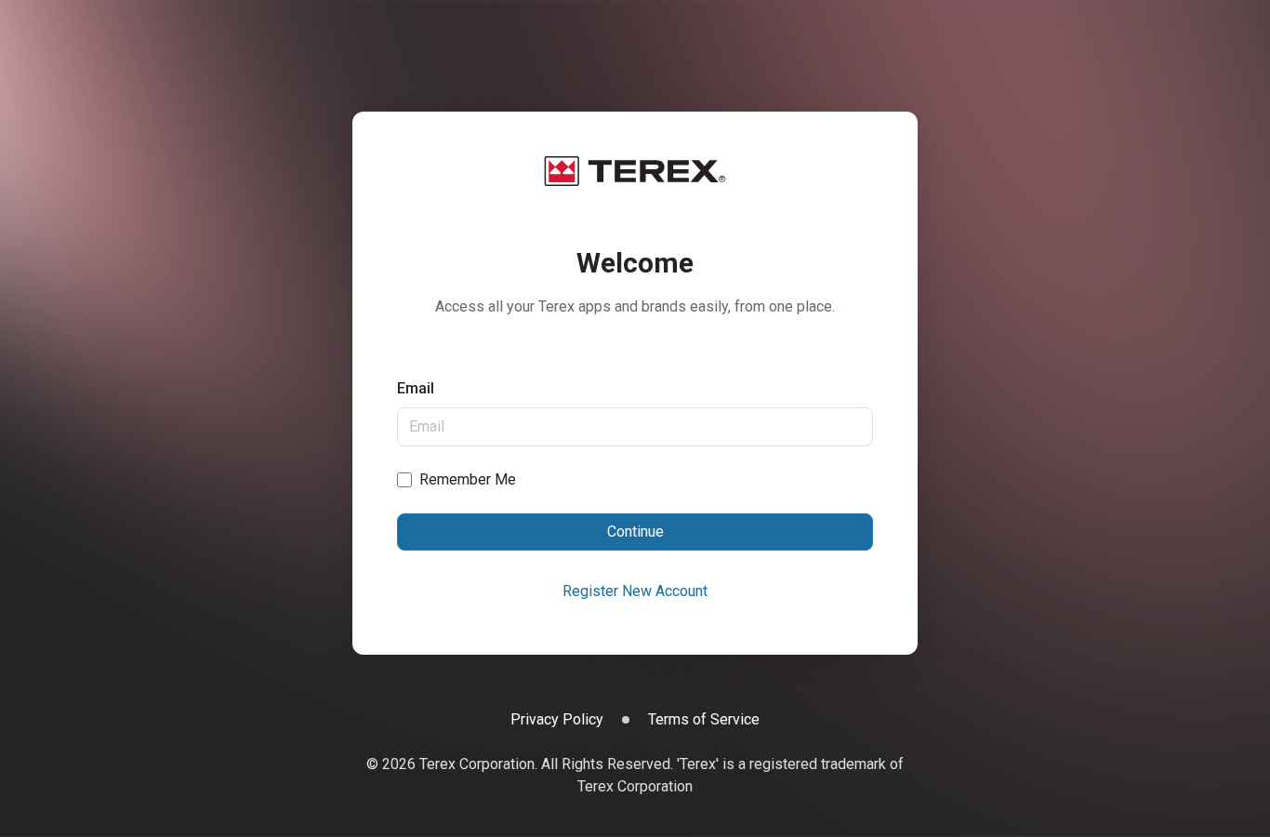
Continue (635, 531)
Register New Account (635, 591)
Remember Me (467, 479)
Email (415, 388)
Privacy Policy (556, 719)
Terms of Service (704, 719)
